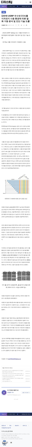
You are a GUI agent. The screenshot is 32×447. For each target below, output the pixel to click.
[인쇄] (26, 25)
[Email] (11, 442)
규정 (10, 425)
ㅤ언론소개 (3, 425)
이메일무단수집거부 (6, 427)
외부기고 (25, 425)
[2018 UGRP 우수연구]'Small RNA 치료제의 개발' (12, 373)
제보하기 (17, 425)
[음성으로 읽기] (21, 25)
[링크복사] (24, 25)
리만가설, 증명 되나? (6, 381)
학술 (4, 12)
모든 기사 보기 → (26, 392)
